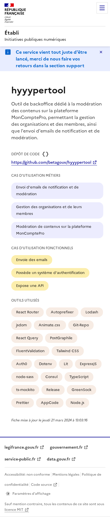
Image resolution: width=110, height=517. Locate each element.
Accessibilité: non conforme (27, 474)
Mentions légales (65, 474)
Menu (102, 8)
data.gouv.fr (58, 459)
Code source (41, 484)
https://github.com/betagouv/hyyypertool (51, 162)
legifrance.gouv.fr (22, 447)
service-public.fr (20, 459)
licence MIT (14, 509)
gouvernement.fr (66, 447)
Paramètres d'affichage (31, 493)
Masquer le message (100, 52)
